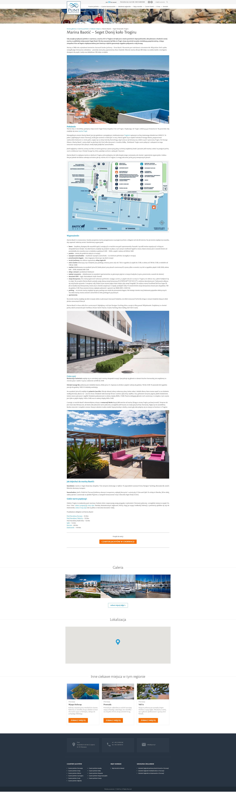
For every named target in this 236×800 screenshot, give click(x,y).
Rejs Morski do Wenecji (118, 768)
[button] (118, 642)
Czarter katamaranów (108, 7)
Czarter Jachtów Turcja (74, 778)
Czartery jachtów (83, 29)
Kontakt (165, 7)
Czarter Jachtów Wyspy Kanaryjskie (98, 776)
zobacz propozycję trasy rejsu (84, 505)
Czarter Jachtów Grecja (74, 771)
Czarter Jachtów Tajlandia (75, 781)
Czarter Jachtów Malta (95, 771)
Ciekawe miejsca (95, 29)
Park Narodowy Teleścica (75, 518)
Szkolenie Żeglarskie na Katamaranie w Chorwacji (151, 773)
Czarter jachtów (93, 7)
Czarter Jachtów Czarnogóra (75, 776)
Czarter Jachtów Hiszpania (96, 773)
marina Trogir (82, 131)
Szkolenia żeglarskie (124, 7)
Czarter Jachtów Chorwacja (75, 768)
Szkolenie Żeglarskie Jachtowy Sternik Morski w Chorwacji (153, 768)
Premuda (107, 704)
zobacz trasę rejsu (81, 508)
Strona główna (71, 29)
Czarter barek (149, 7)
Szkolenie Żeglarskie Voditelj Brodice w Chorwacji (151, 771)
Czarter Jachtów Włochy (74, 773)
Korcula (69, 525)
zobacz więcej (78, 720)
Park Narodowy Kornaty (74, 516)
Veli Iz (141, 704)
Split (68, 523)
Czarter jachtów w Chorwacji (118, 541)
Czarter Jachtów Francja (95, 778)
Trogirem (127, 135)
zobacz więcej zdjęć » (118, 605)
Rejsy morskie (137, 7)
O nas (158, 7)
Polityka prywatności (109, 789)
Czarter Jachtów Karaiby (95, 768)
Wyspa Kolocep (75, 704)
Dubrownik (70, 528)
